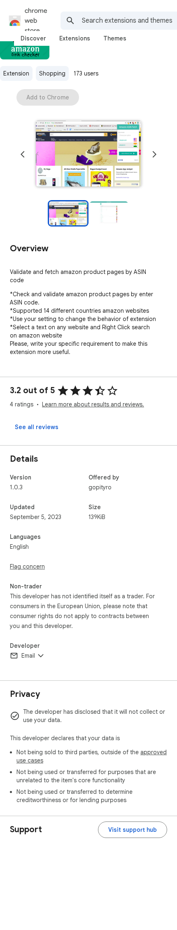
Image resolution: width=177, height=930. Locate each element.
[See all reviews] (36, 427)
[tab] (33, 38)
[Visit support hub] (132, 830)
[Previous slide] (22, 154)
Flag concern (27, 566)
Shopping (52, 73)
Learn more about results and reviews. (93, 404)
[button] (88, 154)
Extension (16, 73)
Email (28, 655)
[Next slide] (154, 154)
